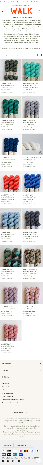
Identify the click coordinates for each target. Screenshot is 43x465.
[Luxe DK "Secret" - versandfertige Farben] (11, 293)
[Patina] (18, 92)
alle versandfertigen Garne (17, 48)
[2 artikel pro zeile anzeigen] (41, 55)
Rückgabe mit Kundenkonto (10, 403)
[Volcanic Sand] (40, 241)
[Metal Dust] (40, 279)
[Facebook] (3, 461)
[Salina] (18, 279)
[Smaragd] (18, 130)
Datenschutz (6, 387)
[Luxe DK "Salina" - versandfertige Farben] (11, 256)
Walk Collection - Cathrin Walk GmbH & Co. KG (19, 458)
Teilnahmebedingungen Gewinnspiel (13, 399)
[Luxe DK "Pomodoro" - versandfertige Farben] (11, 181)
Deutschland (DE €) (22, 445)
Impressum (5, 383)
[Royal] (18, 204)
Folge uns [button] (5, 370)
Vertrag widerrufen (21, 412)
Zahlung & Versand (7, 393)
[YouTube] (19, 461)
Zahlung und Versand (33, 421)
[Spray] (14, 92)
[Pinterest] (8, 461)
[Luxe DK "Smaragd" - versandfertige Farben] (11, 107)
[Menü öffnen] (5, 11)
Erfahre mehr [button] (6, 363)
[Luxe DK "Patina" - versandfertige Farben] (11, 70)
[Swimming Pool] (40, 92)
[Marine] (18, 167)
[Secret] (18, 316)
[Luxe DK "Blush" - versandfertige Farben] (11, 330)
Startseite (5, 48)
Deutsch (6, 445)
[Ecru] (40, 167)
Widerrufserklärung (8, 396)
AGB (3, 390)
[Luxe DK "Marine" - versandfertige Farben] (11, 144)
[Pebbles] (40, 130)
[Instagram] (13, 461)
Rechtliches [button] (5, 377)
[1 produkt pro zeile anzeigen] (37, 55)
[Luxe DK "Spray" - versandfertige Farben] (11, 219)
